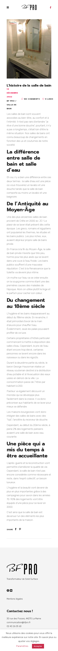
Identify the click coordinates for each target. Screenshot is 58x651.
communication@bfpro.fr (18, 622)
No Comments (32, 99)
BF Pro (11, 101)
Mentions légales (15, 599)
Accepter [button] (38, 646)
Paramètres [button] (22, 646)
